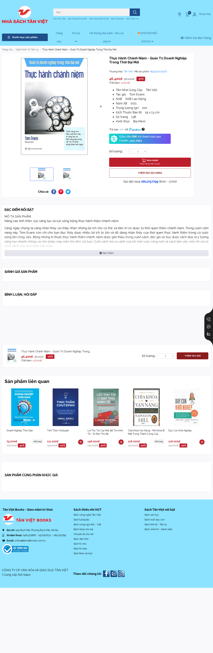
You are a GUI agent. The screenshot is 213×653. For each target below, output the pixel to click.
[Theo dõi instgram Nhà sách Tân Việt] (121, 573)
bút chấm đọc (59, 18)
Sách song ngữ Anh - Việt (87, 524)
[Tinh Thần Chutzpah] (65, 407)
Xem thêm (108, 253)
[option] (54, 106)
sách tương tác (117, 18)
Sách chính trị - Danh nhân (158, 529)
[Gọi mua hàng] (209, 319)
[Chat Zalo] (209, 334)
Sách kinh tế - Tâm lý (155, 524)
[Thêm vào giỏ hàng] (80, 441)
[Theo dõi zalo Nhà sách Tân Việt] (114, 573)
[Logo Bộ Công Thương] (15, 548)
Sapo (27, 574)
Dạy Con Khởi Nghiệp (180, 430)
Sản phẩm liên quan (27, 381)
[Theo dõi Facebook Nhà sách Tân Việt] (106, 573)
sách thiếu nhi (132, 18)
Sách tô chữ (80, 543)
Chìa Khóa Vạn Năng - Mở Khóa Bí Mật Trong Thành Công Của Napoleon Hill (146, 433)
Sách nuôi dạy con (154, 519)
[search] (135, 12)
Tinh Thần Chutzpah (58, 430)
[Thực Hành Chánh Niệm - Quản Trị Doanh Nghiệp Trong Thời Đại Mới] (54, 106)
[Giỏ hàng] (187, 14)
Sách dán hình (81, 539)
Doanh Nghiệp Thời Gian (20, 430)
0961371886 (30, 535)
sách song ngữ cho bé (99, 18)
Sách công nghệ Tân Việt (87, 514)
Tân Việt (128, 71)
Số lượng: (116, 151)
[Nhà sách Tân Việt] (25, 14)
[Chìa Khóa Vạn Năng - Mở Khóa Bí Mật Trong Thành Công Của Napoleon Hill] (146, 407)
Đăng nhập (205, 14)
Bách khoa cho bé (83, 529)
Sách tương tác (81, 519)
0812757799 (149, 181)
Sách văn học (151, 514)
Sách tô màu (80, 548)
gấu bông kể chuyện (77, 18)
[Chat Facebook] (209, 327)
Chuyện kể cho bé (83, 534)
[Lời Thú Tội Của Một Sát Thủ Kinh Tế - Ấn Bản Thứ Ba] (106, 407)
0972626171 (45, 535)
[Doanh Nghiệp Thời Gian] (25, 407)
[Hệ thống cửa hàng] (180, 14)
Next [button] (101, 106)
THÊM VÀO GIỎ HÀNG (150, 173)
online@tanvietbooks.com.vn (30, 540)
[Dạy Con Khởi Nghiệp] (187, 407)
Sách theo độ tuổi (83, 553)
